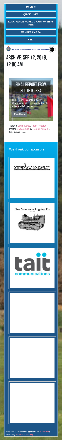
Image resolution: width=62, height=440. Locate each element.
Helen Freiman (40, 129)
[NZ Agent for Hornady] (32, 178)
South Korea (23, 126)
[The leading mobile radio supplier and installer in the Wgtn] (32, 268)
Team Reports (38, 126)
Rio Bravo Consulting (24, 434)
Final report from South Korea (31, 87)
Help (31, 39)
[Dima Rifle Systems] (32, 403)
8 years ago (23, 129)
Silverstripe (44, 431)
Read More (20, 114)
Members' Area (31, 32)
